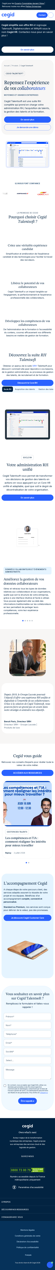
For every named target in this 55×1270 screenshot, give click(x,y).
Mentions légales (27, 1230)
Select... (10, 1060)
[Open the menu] (50, 15)
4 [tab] (29, 620)
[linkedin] (15, 1162)
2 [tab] (25, 620)
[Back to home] (8, 15)
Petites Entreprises (33, 6)
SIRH (34, 366)
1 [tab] (23, 620)
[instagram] (27, 1162)
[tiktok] (33, 1162)
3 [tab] (27, 620)
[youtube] (21, 1162)
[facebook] (39, 1162)
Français (28, 1255)
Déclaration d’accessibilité (27, 1241)
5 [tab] (32, 620)
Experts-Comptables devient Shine (29, 3)
